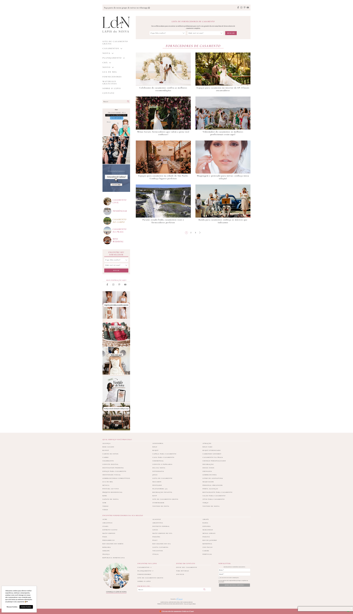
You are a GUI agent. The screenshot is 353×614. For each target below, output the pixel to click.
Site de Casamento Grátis (165, 499)
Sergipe (106, 551)
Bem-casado (108, 447)
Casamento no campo (119, 220)
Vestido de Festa (161, 506)
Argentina (158, 523)
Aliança (106, 443)
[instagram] (241, 7)
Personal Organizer (213, 485)
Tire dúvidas (182, 571)
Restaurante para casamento (217, 492)
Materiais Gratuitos (109, 82)
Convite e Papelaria (162, 464)
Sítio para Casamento (214, 499)
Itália (156, 554)
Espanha (207, 526)
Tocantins (158, 551)
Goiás (155, 530)
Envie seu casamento (186, 567)
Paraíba (156, 537)
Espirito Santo (109, 530)
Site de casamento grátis (150, 578)
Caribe (206, 551)
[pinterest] (244, 7)
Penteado (157, 485)
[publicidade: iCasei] (116, 122)
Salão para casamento (214, 496)
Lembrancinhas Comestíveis (116, 478)
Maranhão (208, 530)
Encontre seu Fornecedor (116, 253)
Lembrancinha (210, 475)
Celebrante (108, 461)
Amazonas (107, 523)
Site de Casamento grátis (115, 42)
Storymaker (158, 503)
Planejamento (112, 58)
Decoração (208, 464)
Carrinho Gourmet (212, 454)
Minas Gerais (209, 533)
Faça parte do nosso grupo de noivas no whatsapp (126, 8)
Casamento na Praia (213, 457)
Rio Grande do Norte (112, 544)
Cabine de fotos (110, 454)
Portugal (207, 554)
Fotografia (158, 471)
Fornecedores (112, 77)
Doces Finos (208, 468)
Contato (108, 93)
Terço (205, 503)
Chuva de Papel (187, 604)
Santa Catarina (160, 547)
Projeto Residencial (112, 492)
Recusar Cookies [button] (12, 607)
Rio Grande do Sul (162, 544)
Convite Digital (110, 464)
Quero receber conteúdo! (234, 585)
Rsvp (155, 496)
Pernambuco (108, 540)
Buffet (105, 450)
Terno (105, 506)
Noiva (106, 53)
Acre (104, 519)
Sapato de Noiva (110, 499)
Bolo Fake (207, 447)
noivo (106, 67)
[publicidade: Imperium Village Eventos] (116, 416)
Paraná (206, 537)
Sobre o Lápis (111, 88)
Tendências (120, 211)
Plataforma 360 (160, 489)
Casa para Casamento (163, 457)
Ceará (105, 526)
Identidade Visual (111, 475)
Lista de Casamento (162, 478)
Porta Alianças (210, 489)
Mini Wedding (118, 240)
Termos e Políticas (162, 604)
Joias (155, 475)
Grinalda (207, 471)
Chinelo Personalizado (214, 461)
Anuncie (180, 574)
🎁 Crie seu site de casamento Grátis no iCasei (176, 611)
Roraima (106, 547)
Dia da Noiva (159, 468)
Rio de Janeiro (210, 540)
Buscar (116, 270)
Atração (207, 443)
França (106, 554)
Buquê (155, 450)
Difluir (194, 604)
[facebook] (238, 7)
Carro (105, 457)
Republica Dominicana (113, 558)
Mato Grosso (108, 533)
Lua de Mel (109, 72)
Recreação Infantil (162, 492)
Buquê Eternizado (212, 450)
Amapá (206, 519)
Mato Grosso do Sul (162, 533)
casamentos (110, 48)
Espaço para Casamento (114, 471)
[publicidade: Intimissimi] (116, 305)
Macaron (157, 482)
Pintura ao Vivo (110, 489)
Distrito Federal (161, 526)
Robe (104, 496)
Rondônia (207, 544)
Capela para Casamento (164, 454)
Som (104, 503)
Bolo (155, 447)
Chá (105, 62)
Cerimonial (158, 461)
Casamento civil (119, 201)
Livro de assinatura (213, 478)
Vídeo (105, 510)
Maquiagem (208, 482)
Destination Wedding (113, 468)
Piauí (155, 540)
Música (105, 485)
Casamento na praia (119, 230)
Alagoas (157, 519)
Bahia (205, 523)
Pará (104, 537)
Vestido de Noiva (211, 506)
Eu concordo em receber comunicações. (229, 577)
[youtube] (248, 7)
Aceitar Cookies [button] (26, 607)
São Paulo (208, 547)
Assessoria (158, 443)
